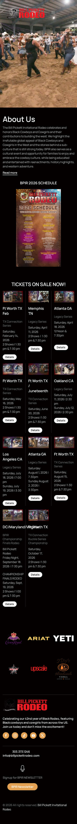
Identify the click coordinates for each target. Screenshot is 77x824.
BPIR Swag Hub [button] (72, 36)
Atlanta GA (63, 308)
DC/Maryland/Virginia (21, 526)
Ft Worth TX (12, 380)
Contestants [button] (46, 36)
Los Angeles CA (12, 457)
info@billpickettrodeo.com (21, 755)
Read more (10, 173)
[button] (53, 12)
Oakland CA (63, 380)
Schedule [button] (18, 36)
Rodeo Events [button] (31, 36)
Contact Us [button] (61, 36)
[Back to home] (26, 12)
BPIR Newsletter (22, 787)
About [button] (6, 36)
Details (9, 357)
